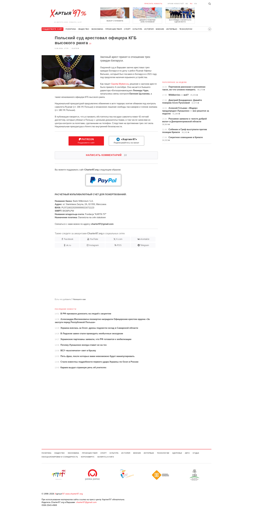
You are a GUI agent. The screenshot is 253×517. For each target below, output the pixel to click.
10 (90, 44)
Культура (137, 29)
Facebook (68, 239)
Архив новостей (176, 3)
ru (191, 3)
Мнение (160, 29)
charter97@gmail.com (86, 502)
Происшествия (113, 29)
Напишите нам (79, 299)
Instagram (94, 245)
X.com (119, 239)
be (187, 3)
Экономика (97, 29)
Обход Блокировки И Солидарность (60, 457)
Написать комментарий (106, 155)
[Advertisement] (100, 274)
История (149, 29)
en (195, 3)
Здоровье (177, 453)
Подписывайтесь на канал (126, 141)
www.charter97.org (74, 494)
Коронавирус (88, 457)
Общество (83, 29)
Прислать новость (153, 3)
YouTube (94, 239)
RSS (119, 245)
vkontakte (144, 239)
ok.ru (68, 245)
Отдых (196, 453)
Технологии (185, 29)
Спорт (127, 29)
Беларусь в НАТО (106, 457)
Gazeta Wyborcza (120, 84)
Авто (187, 453)
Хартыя (68, 13)
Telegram (144, 245)
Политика (71, 29)
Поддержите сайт (86, 141)
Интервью (171, 29)
